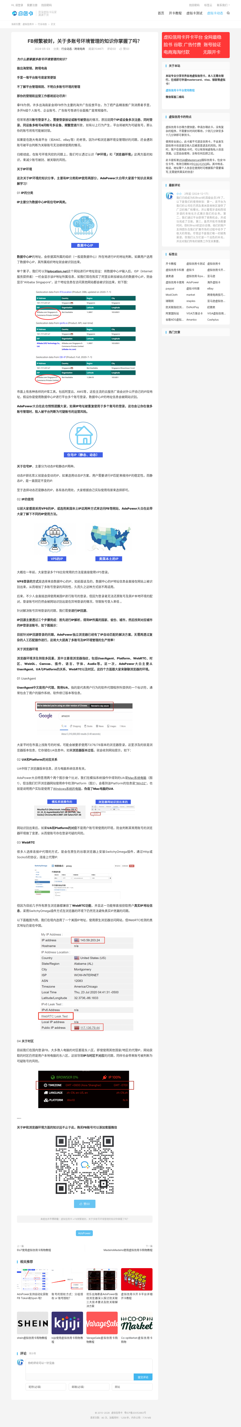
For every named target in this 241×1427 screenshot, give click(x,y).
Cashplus (213, 319)
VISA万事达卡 (194, 313)
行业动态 (42, 24)
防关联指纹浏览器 (175, 307)
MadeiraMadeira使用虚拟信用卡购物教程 (128, 1250)
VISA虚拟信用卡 (216, 313)
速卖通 (170, 276)
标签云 (208, 5)
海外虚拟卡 (213, 282)
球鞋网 (170, 300)
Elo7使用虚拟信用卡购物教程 (34, 1250)
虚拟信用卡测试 (195, 263)
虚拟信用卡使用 (175, 282)
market (190, 294)
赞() (124, 48)
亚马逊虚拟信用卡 (216, 300)
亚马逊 (211, 276)
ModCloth (172, 294)
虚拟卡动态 (215, 13)
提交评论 (143, 1377)
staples (190, 300)
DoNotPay (192, 307)
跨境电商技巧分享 (216, 294)
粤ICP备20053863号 (135, 1412)
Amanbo (191, 319)
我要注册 (32, 5)
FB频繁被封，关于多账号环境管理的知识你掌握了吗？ (85, 41)
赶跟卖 (211, 307)
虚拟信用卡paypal (195, 276)
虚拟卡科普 (193, 288)
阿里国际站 (172, 313)
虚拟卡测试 (194, 13)
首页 (161, 13)
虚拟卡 (190, 269)
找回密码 (194, 5)
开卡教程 (175, 13)
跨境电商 (79, 48)
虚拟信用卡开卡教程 (216, 269)
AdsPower (84, 1233)
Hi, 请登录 (17, 5)
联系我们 (222, 5)
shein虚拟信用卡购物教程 (32, 1337)
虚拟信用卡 (22, 13)
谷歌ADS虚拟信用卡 (175, 319)
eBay (210, 288)
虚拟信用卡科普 (175, 269)
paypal (170, 288)
